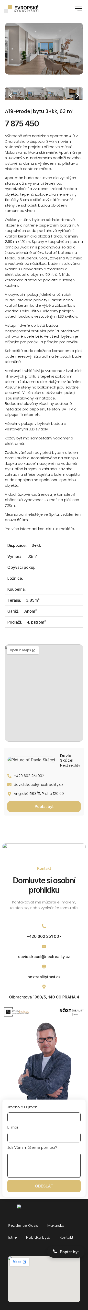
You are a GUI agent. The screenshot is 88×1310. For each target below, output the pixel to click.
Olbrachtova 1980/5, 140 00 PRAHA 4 (44, 997)
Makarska (55, 1225)
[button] (78, 9)
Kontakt (66, 1237)
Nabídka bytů (38, 1237)
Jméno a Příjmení (22, 1107)
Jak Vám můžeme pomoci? (32, 1147)
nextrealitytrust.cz (44, 976)
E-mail (13, 1127)
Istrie (12, 1237)
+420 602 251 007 (44, 936)
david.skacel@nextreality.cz (44, 956)
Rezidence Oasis (23, 1225)
